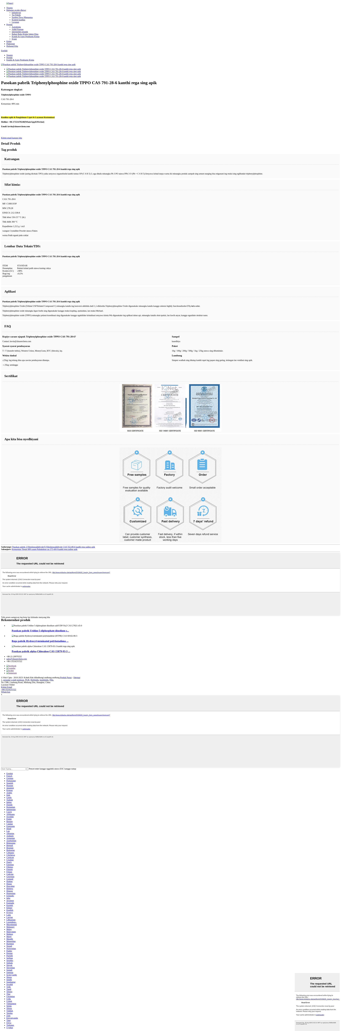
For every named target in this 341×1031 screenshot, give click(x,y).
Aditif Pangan (17, 29)
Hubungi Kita (12, 46)
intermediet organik (20, 32)
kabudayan (16, 12)
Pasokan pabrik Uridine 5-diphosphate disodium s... (40, 630)
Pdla (51, 680)
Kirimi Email (6, 687)
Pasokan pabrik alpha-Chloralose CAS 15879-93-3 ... (41, 651)
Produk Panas (66, 677)
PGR (27, 680)
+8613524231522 (8, 689)
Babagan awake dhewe (16, 10)
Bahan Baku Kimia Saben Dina (25, 34)
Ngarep (9, 8)
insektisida (44, 680)
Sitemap (76, 677)
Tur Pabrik (16, 15)
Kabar (9, 41)
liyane (14, 39)
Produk (9, 24)
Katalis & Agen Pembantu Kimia (25, 36)
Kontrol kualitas (18, 20)
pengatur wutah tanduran (13, 680)
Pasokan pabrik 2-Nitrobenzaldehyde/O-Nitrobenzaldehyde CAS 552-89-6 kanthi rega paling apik (53, 547)
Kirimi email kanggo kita (11, 138)
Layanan (15, 22)
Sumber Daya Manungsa (22, 17)
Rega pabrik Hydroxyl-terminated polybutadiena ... (40, 641)
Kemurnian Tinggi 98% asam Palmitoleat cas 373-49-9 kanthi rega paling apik (44, 549)
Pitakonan (10, 44)
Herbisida (35, 680)
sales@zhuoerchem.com (16, 659)
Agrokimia (16, 27)
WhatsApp (5, 692)
